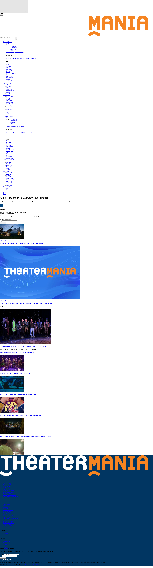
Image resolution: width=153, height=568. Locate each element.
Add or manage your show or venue (12, 545)
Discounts (12, 50)
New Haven (9, 109)
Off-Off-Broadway (24, 58)
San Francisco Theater (8, 492)
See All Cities (9, 82)
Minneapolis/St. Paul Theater (10, 496)
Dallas (8, 67)
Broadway (15, 44)
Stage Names (6, 541)
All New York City (34, 58)
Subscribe (3, 223)
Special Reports (10, 90)
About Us (5, 547)
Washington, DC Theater (9, 495)
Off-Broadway (16, 58)
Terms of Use (35, 564)
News (4, 194)
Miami (8, 72)
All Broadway (13, 47)
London (5, 535)
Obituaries (9, 89)
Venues (8, 52)
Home (4, 192)
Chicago (8, 66)
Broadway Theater (8, 482)
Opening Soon (13, 46)
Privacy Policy (28, 564)
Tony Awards (6, 113)
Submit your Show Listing (17, 52)
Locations (9, 43)
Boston (8, 64)
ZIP (1, 221)
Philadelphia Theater (8, 490)
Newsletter (6, 112)
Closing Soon (13, 49)
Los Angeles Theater (8, 485)
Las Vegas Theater (8, 487)
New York (5, 533)
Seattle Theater (7, 493)
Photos (8, 92)
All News (5, 527)
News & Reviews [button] (7, 83)
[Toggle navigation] (1, 14)
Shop (4, 543)
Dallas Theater (7, 514)
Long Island (9, 69)
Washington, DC (10, 80)
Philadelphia (9, 74)
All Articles (9, 85)
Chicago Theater (7, 483)
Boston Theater (7, 486)
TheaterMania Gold (8, 110)
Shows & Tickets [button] (7, 42)
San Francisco (9, 77)
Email (2, 219)
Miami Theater (7, 489)
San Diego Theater (8, 521)
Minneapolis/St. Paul (11, 73)
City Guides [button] (6, 95)
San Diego (9, 76)
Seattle (8, 79)
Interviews (9, 87)
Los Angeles (9, 70)
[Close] (0, 215)
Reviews (8, 86)
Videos (8, 93)
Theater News (3, 240)
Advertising (6, 544)
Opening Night (7, 507)
